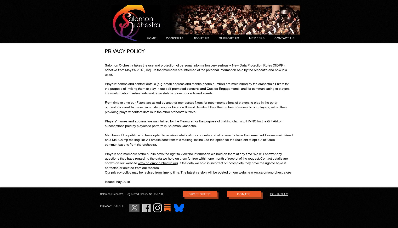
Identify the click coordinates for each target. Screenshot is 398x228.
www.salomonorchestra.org (158, 163)
